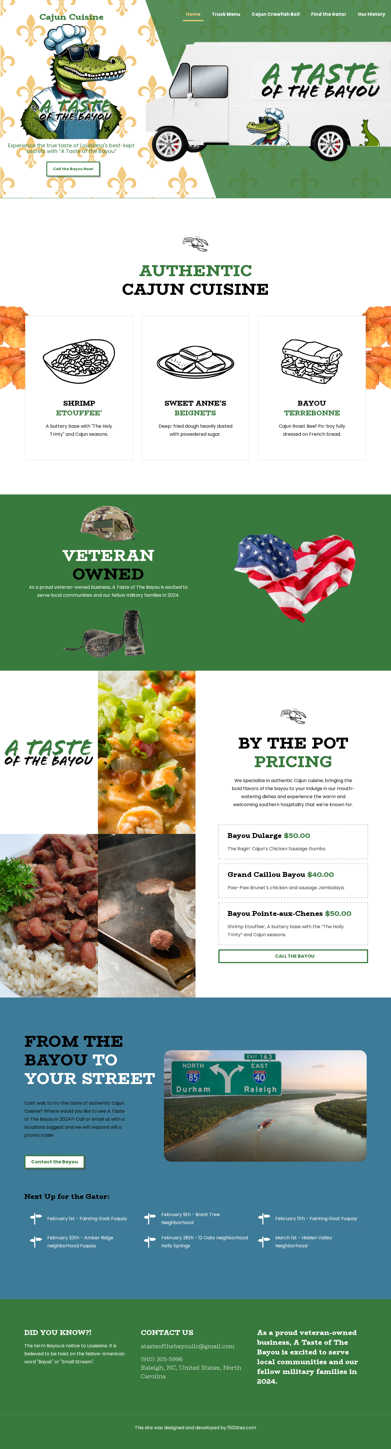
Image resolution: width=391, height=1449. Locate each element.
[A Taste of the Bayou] (29, 23)
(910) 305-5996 (162, 1358)
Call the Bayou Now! (73, 169)
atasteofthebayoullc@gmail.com (187, 1346)
